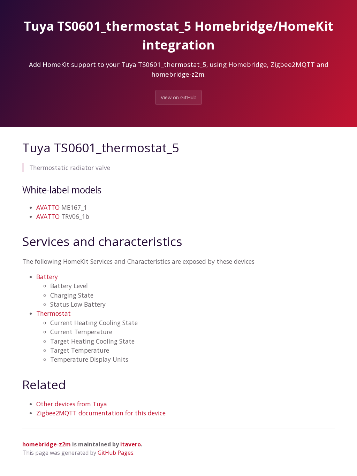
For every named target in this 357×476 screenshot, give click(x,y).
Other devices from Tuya (71, 404)
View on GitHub (179, 97)
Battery (47, 276)
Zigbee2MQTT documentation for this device (101, 413)
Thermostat (53, 313)
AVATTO (48, 207)
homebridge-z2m (46, 444)
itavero (130, 444)
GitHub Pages (116, 452)
